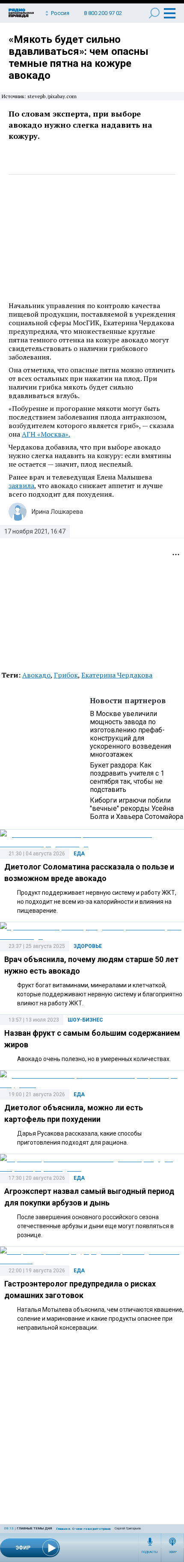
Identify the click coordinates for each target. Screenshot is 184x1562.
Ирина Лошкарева (57, 511)
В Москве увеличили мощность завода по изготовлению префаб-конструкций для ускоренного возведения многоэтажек (130, 734)
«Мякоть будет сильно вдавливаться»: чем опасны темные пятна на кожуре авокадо (78, 57)
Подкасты (150, 1552)
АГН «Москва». (46, 434)
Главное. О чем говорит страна (83, 1529)
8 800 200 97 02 (103, 13)
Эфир (173, 1552)
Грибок (66, 675)
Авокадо (36, 675)
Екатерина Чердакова (116, 675)
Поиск (154, 13)
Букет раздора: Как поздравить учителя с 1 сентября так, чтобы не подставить (127, 777)
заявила (21, 485)
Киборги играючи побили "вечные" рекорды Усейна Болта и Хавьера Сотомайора (136, 808)
